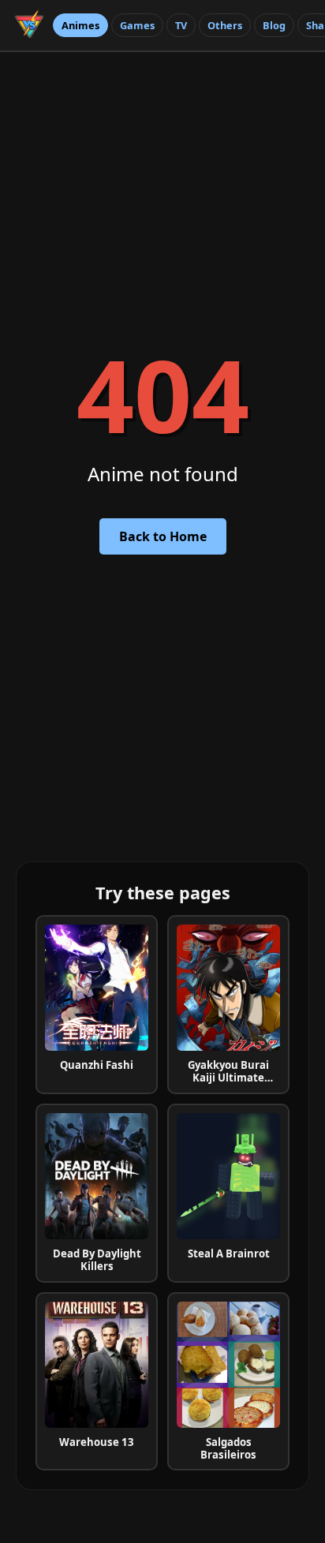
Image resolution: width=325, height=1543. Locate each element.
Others (224, 25)
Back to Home (163, 536)
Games (137, 25)
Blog (274, 25)
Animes (80, 25)
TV (181, 25)
